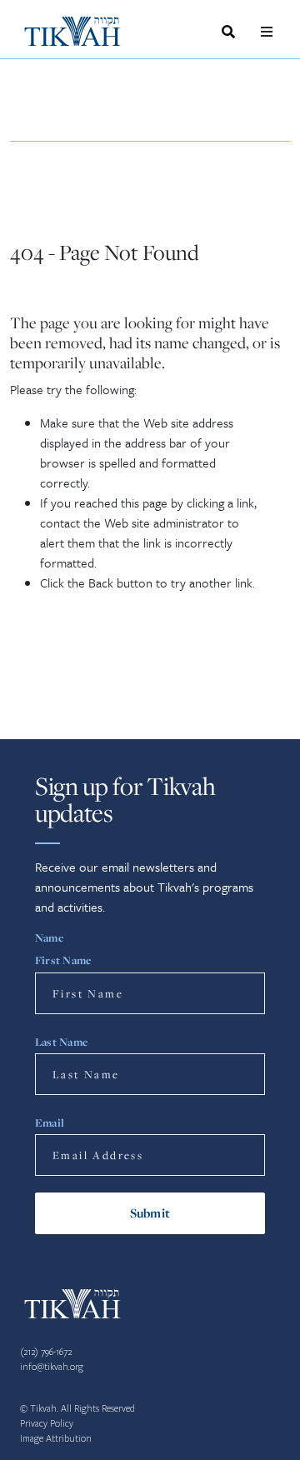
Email (49, 1122)
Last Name (61, 1041)
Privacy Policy (46, 1423)
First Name (63, 960)
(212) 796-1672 (46, 1352)
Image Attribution (56, 1438)
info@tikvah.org (51, 1367)
